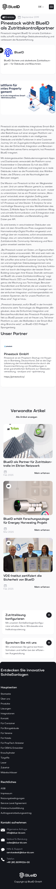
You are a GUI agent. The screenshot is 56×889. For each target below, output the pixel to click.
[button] (41, 6)
